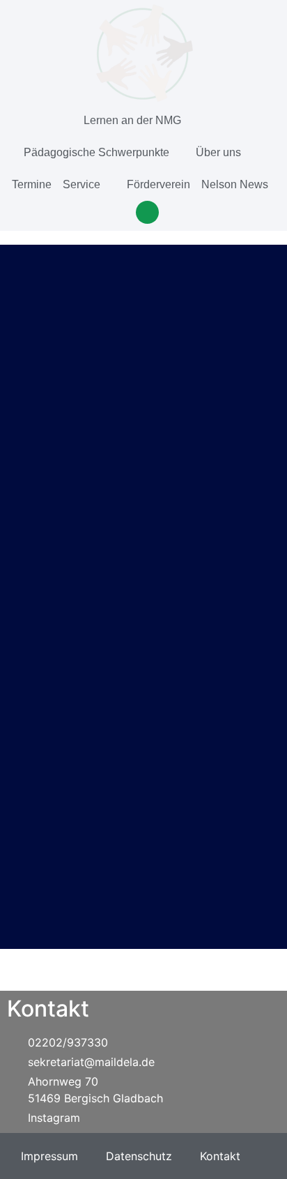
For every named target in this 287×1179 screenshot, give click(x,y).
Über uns (218, 152)
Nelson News (234, 184)
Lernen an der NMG (132, 120)
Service (81, 184)
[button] (147, 212)
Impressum (49, 1156)
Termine (32, 184)
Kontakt (220, 1156)
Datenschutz (139, 1156)
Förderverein (158, 184)
